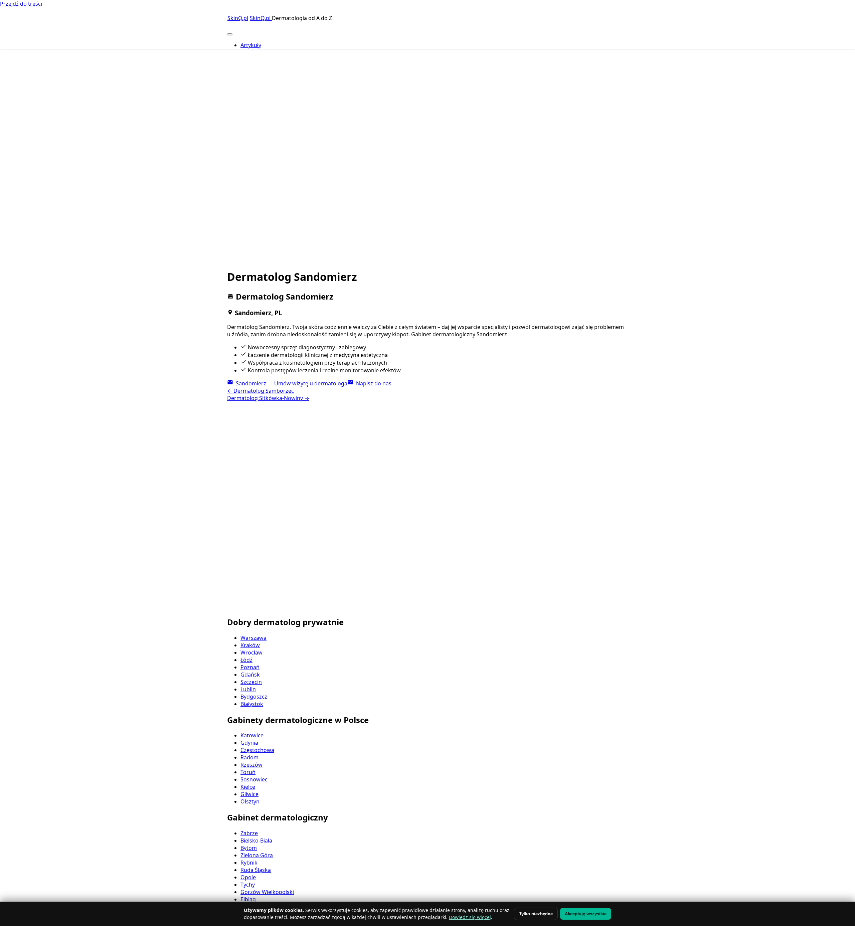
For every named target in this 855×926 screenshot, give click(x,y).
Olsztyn (250, 801)
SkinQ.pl (261, 18)
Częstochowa (257, 750)
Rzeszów (251, 764)
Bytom (248, 848)
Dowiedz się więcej (470, 917)
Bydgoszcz (253, 696)
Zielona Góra (256, 855)
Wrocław (251, 652)
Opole (248, 877)
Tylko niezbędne (536, 913)
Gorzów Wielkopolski (267, 892)
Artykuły (250, 45)
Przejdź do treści (21, 3)
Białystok (251, 704)
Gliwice (249, 794)
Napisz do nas (373, 383)
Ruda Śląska (255, 870)
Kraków (250, 645)
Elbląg (248, 899)
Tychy (247, 884)
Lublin (248, 689)
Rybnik (249, 862)
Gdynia (249, 742)
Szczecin (251, 682)
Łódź (246, 660)
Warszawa (253, 637)
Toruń (247, 772)
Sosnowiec (254, 779)
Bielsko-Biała (256, 840)
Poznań (250, 667)
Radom (249, 757)
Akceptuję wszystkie (586, 913)
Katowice (252, 735)
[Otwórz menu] (229, 34)
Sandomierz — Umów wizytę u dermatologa (291, 383)
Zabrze (249, 833)
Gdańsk (250, 674)
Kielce (247, 786)
